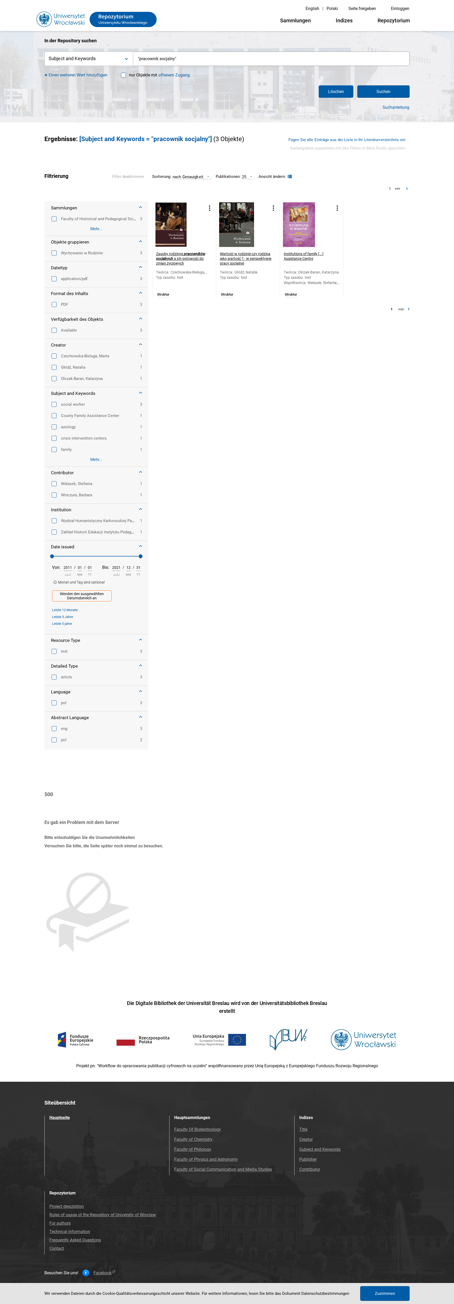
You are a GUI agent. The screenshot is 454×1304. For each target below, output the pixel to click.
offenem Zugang (174, 75)
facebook (103, 1273)
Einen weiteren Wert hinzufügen (78, 75)
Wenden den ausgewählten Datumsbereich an (82, 596)
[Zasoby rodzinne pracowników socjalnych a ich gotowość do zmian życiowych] (177, 224)
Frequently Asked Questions (75, 1240)
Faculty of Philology (192, 1149)
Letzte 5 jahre (62, 624)
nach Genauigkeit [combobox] (188, 176)
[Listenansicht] (289, 176)
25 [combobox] (244, 176)
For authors (60, 1223)
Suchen (383, 91)
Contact (56, 1248)
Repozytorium (394, 20)
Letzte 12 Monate (65, 610)
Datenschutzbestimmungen (325, 1293)
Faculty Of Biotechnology (197, 1129)
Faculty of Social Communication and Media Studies (223, 1169)
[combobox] (271, 58)
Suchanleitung (396, 107)
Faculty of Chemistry (193, 1139)
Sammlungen (295, 20)
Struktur (163, 294)
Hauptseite (59, 1117)
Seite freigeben (362, 8)
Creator (306, 1139)
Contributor (309, 1169)
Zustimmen (385, 1293)
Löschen (336, 91)
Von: (56, 567)
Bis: (105, 567)
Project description (66, 1206)
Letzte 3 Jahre (62, 617)
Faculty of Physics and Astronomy (206, 1159)
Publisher (308, 1159)
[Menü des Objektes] (210, 208)
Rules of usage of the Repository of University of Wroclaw (102, 1214)
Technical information (69, 1231)
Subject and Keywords (319, 1149)
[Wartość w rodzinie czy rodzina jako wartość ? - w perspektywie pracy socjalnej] (241, 224)
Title (303, 1129)
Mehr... (96, 228)
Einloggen (400, 8)
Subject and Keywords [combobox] (72, 58)
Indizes (344, 20)
